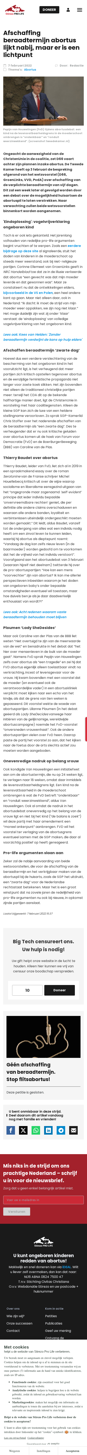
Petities (51, 1316)
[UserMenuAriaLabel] (68, 10)
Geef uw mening (58, 1330)
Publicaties (53, 1323)
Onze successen (19, 1323)
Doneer (49, 9)
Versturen (16, 1211)
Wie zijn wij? (15, 1316)
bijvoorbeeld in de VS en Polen (28, 292)
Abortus (30, 70)
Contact (13, 1330)
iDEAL (66, 1267)
